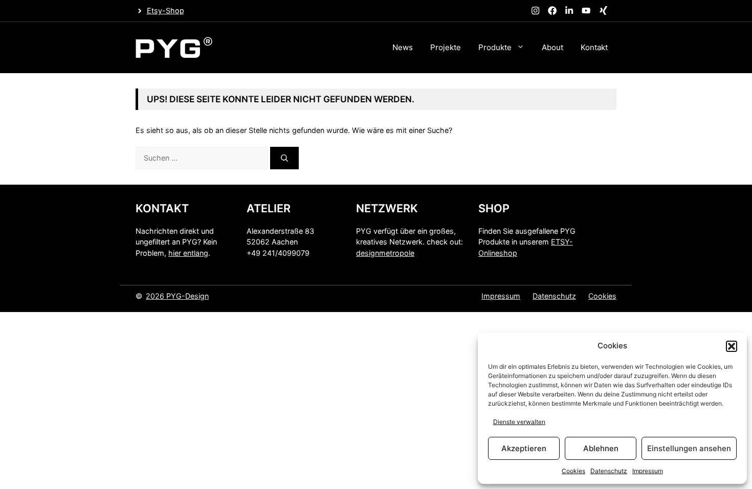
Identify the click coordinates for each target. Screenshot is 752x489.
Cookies (573, 471)
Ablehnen (600, 448)
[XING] (603, 10)
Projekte (445, 47)
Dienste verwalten (519, 422)
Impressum (647, 471)
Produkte (495, 47)
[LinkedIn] (569, 10)
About (552, 47)
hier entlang (188, 253)
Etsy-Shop (165, 10)
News (402, 47)
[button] (731, 346)
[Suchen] (284, 158)
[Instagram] (535, 10)
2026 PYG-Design (177, 296)
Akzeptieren (523, 448)
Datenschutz (608, 471)
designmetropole (385, 253)
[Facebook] (552, 10)
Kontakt (594, 47)
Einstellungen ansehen (689, 448)
